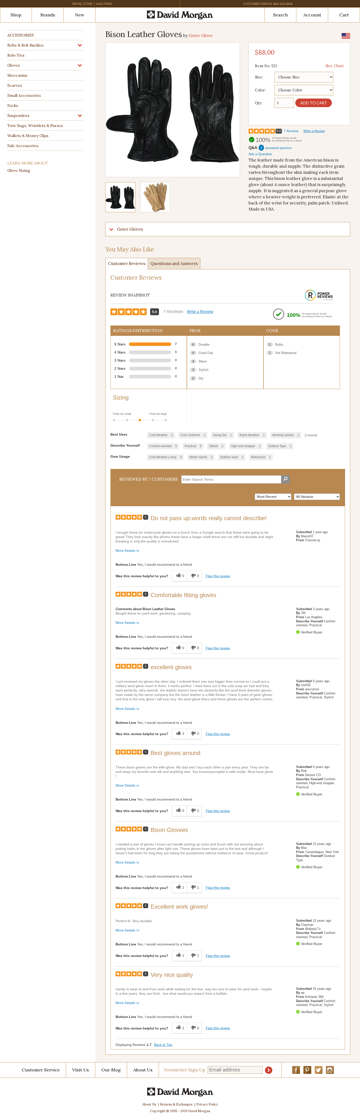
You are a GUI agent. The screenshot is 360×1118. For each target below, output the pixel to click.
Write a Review (314, 131)
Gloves (13, 65)
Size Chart (334, 65)
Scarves (14, 85)
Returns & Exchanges (176, 1104)
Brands (47, 15)
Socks (12, 105)
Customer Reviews (126, 263)
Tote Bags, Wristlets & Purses (35, 125)
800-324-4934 (282, 3)
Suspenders (18, 115)
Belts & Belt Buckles (25, 45)
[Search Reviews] (285, 479)
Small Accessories (24, 95)
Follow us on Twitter (319, 1070)
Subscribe (268, 1070)
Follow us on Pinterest (307, 1070)
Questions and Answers (174, 263)
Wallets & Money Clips (27, 135)
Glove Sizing (18, 170)
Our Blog (111, 1070)
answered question (278, 148)
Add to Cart (313, 103)
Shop (16, 15)
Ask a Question (260, 154)
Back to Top (163, 1045)
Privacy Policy (207, 1104)
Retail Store (82, 3)
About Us (143, 1070)
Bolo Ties (15, 55)
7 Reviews (291, 131)
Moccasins (17, 75)
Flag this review (218, 576)
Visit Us (80, 1070)
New (79, 15)
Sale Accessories (22, 145)
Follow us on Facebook (296, 1070)
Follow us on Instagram (330, 1070)
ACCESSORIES (20, 35)
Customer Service (258, 3)
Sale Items (104, 3)
